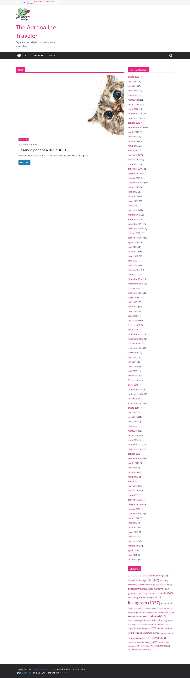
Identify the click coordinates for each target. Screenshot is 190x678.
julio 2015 (132, 357)
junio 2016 (133, 306)
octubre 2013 (134, 453)
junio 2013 (133, 472)
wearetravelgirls (160, 645)
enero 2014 (133, 440)
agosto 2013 (133, 463)
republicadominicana (142, 628)
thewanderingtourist (139, 638)
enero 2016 (133, 329)
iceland (132, 597)
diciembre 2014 (135, 389)
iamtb (166, 593)
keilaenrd (158, 616)
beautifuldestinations (137, 576)
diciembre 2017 (135, 224)
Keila (35, 144)
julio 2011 (132, 555)
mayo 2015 (133, 366)
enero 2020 (133, 109)
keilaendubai (166, 609)
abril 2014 (132, 426)
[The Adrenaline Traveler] (19, 55)
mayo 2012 (133, 532)
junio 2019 (133, 141)
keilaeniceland (134, 612)
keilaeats (139, 609)
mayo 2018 (133, 201)
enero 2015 (133, 385)
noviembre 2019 (135, 118)
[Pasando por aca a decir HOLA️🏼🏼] (70, 105)
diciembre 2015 (135, 334)
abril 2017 (132, 260)
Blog (27, 55)
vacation (145, 646)
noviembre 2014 (135, 394)
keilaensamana (135, 620)
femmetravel (147, 584)
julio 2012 (132, 522)
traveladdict (134, 642)
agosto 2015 (133, 352)
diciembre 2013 (135, 444)
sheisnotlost (139, 633)
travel (159, 638)
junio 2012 (133, 527)
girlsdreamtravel (138, 588)
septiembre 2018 (136, 182)
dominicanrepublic (143, 580)
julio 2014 (132, 412)
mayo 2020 (133, 90)
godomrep (152, 593)
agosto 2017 (133, 242)
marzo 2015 (133, 375)
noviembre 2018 (135, 173)
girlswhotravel (136, 593)
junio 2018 (133, 196)
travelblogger (148, 642)
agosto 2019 (133, 132)
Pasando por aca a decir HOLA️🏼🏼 (44, 150)
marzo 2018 (133, 210)
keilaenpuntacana (138, 616)
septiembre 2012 (136, 513)
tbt (154, 633)
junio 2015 (133, 362)
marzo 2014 (133, 430)
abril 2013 (132, 481)
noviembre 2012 (135, 504)
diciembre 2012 (135, 499)
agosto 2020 (133, 77)
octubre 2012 (134, 509)
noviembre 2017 (135, 228)
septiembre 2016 (136, 293)
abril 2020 (132, 95)
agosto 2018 (133, 187)
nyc (144, 624)
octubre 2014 (134, 398)
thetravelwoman (165, 633)
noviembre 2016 (135, 283)
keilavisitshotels (155, 620)
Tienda (51, 55)
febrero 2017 (134, 270)
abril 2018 (132, 205)
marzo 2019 (133, 155)
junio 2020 (133, 86)
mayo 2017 (133, 256)
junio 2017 (133, 251)
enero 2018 (133, 219)
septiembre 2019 (136, 127)
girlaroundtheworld (163, 585)
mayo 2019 (133, 145)
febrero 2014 (134, 435)
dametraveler (157, 575)
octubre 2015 (134, 343)
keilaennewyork (166, 612)
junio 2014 (133, 417)
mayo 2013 (133, 476)
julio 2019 (132, 136)
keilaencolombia (152, 609)
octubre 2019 (134, 122)
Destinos (39, 55)
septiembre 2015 (136, 348)
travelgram (163, 642)
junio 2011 (133, 559)
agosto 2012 (133, 518)
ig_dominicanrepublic (149, 597)
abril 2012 (132, 536)
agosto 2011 (133, 550)
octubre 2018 (134, 178)
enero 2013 (133, 495)
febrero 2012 (134, 545)
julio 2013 (132, 467)
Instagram (23, 140)
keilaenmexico (149, 612)
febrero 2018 (134, 214)
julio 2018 (132, 191)
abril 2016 (132, 316)
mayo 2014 (133, 421)
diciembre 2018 (135, 168)
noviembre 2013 (135, 449)
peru (151, 624)
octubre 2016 (134, 288)
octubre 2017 (134, 233)
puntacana (161, 624)
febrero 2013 (134, 490)
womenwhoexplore (139, 649)
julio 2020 (132, 81)
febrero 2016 (134, 325)
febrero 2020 (134, 104)
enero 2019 (133, 164)
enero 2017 (133, 274)
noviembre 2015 (135, 339)
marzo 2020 (133, 99)
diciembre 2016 (135, 279)
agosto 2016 (133, 297)
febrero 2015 (134, 380)
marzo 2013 (133, 486)
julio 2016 (132, 302)
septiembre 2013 (136, 458)
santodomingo (164, 628)
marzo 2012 (133, 541)
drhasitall (133, 584)
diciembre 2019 (135, 113)
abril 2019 (132, 150)
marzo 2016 (133, 320)
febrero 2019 (134, 159)
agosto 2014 (133, 407)
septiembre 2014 (136, 403)
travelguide (133, 646)
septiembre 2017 (136, 237)
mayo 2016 (133, 311)
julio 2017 (132, 247)
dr (164, 580)
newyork (136, 624)
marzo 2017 (133, 265)
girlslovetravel (159, 588)
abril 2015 (132, 371)
